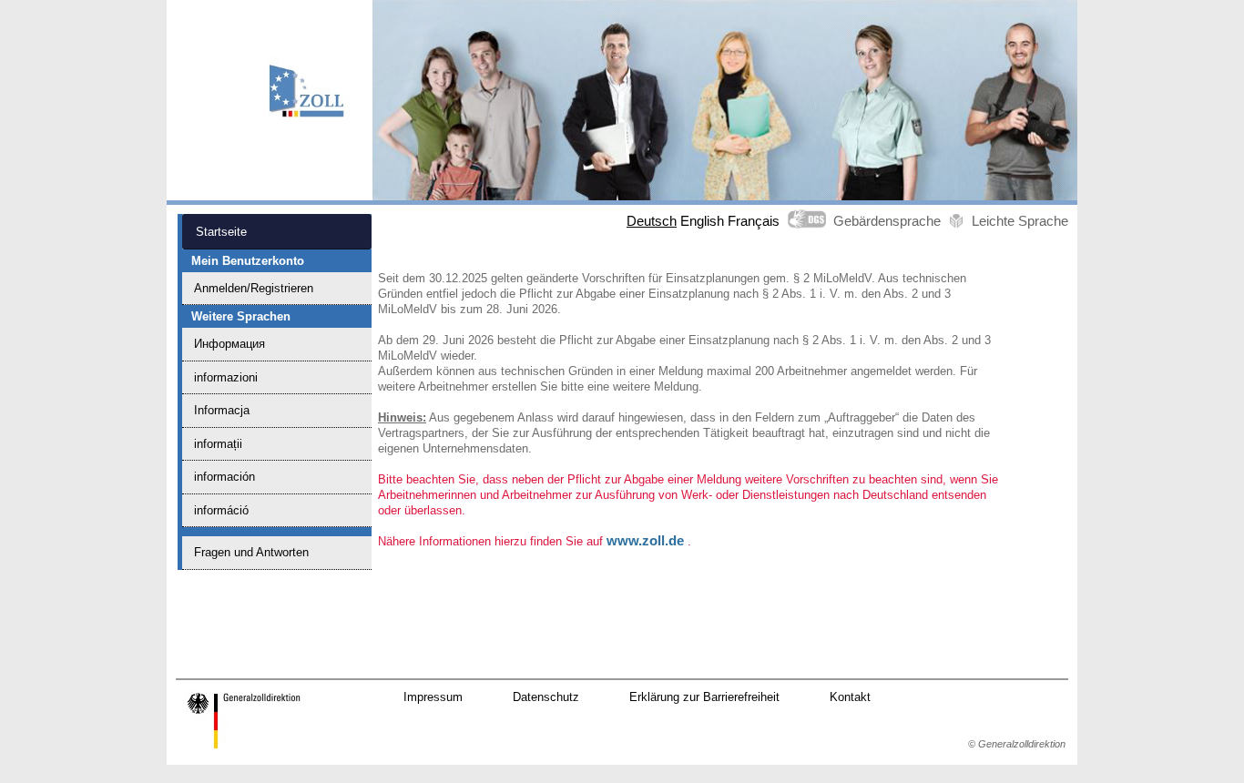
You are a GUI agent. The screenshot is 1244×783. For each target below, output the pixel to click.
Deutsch (652, 221)
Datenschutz (546, 697)
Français (754, 221)
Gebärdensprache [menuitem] (887, 221)
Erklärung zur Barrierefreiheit (704, 697)
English (702, 221)
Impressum (433, 697)
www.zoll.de (645, 541)
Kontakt (850, 697)
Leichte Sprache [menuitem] (1020, 221)
